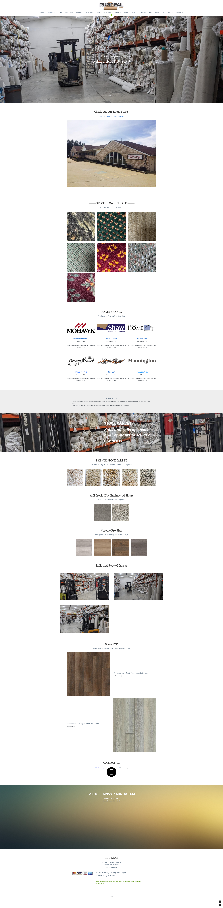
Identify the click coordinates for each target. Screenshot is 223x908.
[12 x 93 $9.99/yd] (142, 226)
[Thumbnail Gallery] (75, 477)
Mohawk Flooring (81, 338)
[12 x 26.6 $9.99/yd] (142, 257)
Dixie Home (142, 338)
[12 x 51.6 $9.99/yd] (81, 287)
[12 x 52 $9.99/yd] (111, 257)
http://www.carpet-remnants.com (111, 116)
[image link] (111, 15)
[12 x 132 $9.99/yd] (81, 257)
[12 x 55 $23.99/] (81, 226)
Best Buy (111, 372)
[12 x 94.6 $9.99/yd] (111, 226)
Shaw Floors (111, 338)
